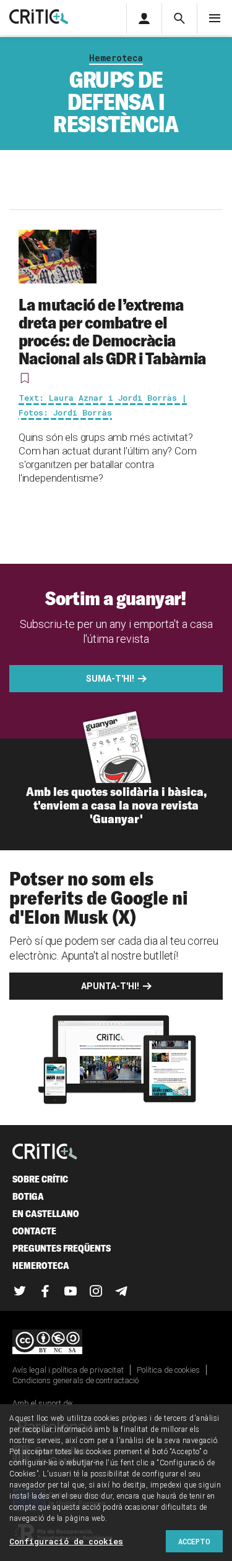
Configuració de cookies (66, 1541)
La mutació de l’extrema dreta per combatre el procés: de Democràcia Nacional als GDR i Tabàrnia (112, 331)
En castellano (45, 1214)
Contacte (34, 1231)
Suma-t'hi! (110, 679)
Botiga (28, 1196)
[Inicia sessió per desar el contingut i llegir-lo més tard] (25, 378)
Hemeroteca (116, 58)
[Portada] (38, 17)
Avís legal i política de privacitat (68, 1370)
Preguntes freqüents (61, 1248)
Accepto (194, 1541)
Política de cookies (168, 1370)
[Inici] (44, 1152)
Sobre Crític (40, 1179)
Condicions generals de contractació (75, 1380)
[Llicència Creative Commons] (116, 1342)
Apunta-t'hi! (110, 986)
